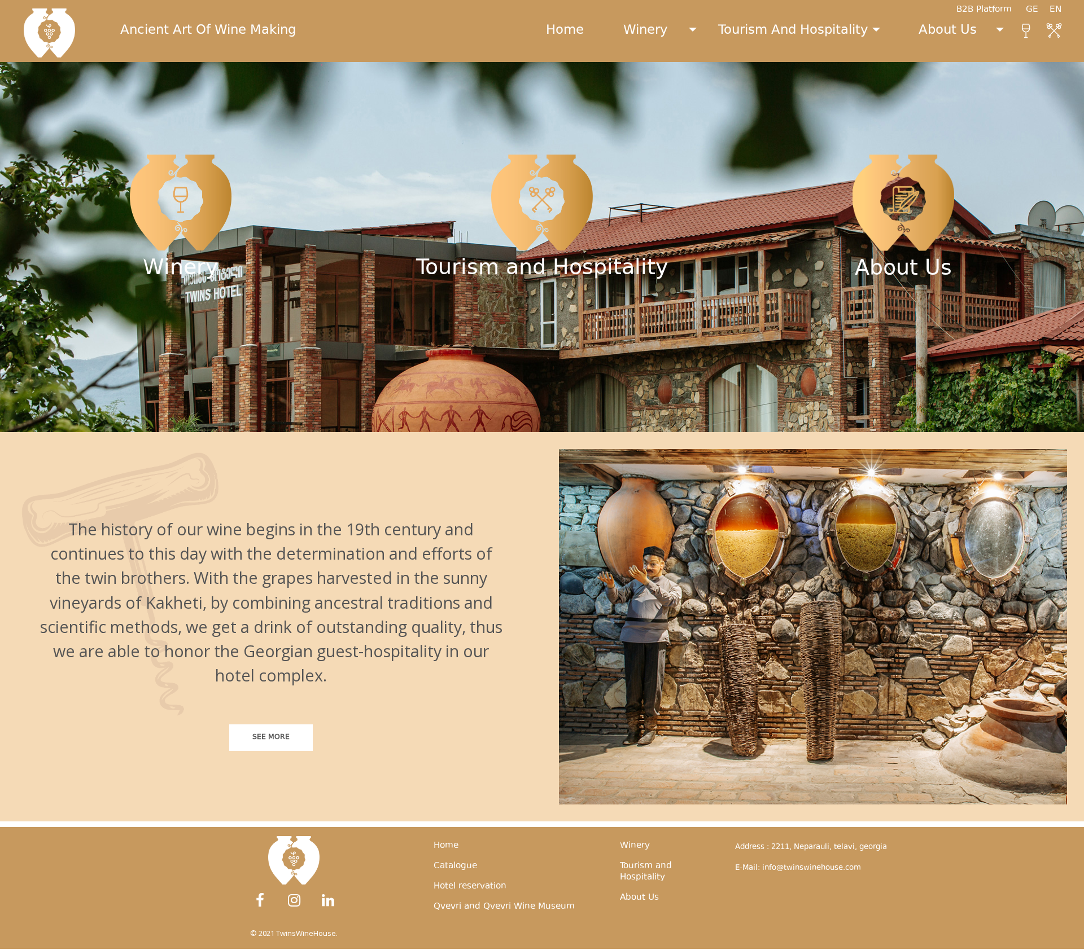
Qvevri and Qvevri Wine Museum (541, 363)
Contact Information (903, 385)
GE (1038, 9)
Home (565, 31)
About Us (948, 31)
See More (271, 737)
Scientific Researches (903, 343)
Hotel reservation (470, 886)
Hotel (542, 299)
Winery (645, 31)
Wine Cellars (903, 321)
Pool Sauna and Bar (542, 321)
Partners (180, 342)
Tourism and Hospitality (793, 31)
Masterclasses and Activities (541, 385)
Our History (903, 300)
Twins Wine (181, 299)
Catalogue (180, 321)
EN (1061, 9)
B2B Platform (984, 9)
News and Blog (903, 364)
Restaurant (542, 342)
